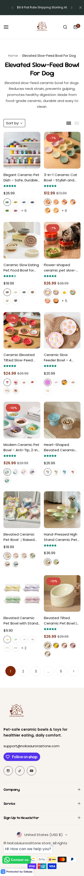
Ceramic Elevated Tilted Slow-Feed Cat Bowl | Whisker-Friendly (20, 357)
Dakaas (28, 871)
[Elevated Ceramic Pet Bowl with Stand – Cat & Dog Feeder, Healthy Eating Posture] (22, 593)
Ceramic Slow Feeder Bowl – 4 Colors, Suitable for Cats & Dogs (60, 357)
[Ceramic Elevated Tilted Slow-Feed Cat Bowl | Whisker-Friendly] (22, 330)
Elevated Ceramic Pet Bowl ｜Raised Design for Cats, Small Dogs (19, 537)
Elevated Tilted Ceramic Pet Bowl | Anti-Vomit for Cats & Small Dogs (61, 620)
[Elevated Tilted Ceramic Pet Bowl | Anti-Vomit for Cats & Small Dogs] (62, 593)
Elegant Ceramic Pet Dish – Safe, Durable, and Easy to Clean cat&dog (21, 177)
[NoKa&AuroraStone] (42, 27)
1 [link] (10, 671)
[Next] (73, 671)
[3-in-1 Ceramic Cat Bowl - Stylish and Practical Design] (62, 150)
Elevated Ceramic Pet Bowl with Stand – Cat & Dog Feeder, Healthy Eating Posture (21, 620)
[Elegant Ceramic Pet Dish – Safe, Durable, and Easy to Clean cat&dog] (22, 150)
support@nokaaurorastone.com (32, 746)
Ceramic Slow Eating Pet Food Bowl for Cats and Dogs (21, 267)
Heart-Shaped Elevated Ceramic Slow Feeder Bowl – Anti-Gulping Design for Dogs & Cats (61, 447)
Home (13, 55)
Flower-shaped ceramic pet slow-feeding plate (60, 267)
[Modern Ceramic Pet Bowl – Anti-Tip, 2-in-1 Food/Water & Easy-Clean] (22, 420)
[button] (12, 7)
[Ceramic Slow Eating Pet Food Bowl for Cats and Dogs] (22, 240)
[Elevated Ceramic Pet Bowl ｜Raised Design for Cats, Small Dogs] (22, 509)
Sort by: (12, 123)
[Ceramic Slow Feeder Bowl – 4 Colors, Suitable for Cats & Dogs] (62, 330)
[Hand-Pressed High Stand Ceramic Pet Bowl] (62, 509)
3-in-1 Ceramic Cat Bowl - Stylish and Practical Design (60, 177)
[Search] (65, 27)
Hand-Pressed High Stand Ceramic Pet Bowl (60, 537)
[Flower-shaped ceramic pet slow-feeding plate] (62, 240)
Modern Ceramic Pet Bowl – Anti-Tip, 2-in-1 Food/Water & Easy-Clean (21, 447)
